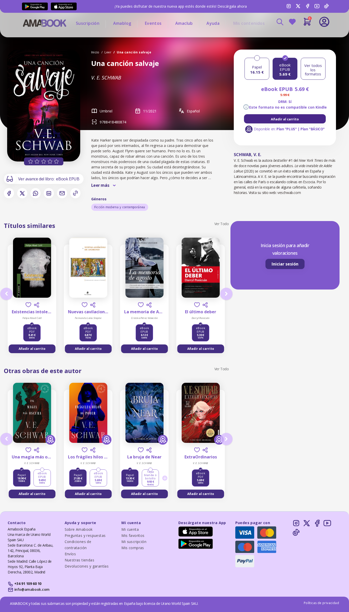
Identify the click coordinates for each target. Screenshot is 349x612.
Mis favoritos (132, 535)
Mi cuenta (130, 529)
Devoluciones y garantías (87, 566)
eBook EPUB (67, 179)
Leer (107, 52)
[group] (285, 118)
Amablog (122, 23)
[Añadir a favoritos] (28, 305)
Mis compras (132, 547)
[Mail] (62, 193)
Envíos (70, 553)
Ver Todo (221, 223)
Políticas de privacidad (321, 603)
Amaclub (184, 23)
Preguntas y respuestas (85, 535)
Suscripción (87, 23)
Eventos (153, 23)
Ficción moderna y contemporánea (119, 207)
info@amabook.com (32, 589)
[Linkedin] (49, 193)
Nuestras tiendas (79, 560)
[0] (307, 24)
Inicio (95, 52)
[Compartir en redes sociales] (36, 305)
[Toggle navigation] (303, 36)
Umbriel (106, 111)
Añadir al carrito (285, 119)
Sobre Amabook (79, 529)
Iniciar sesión (285, 264)
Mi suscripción (133, 541)
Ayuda (212, 23)
